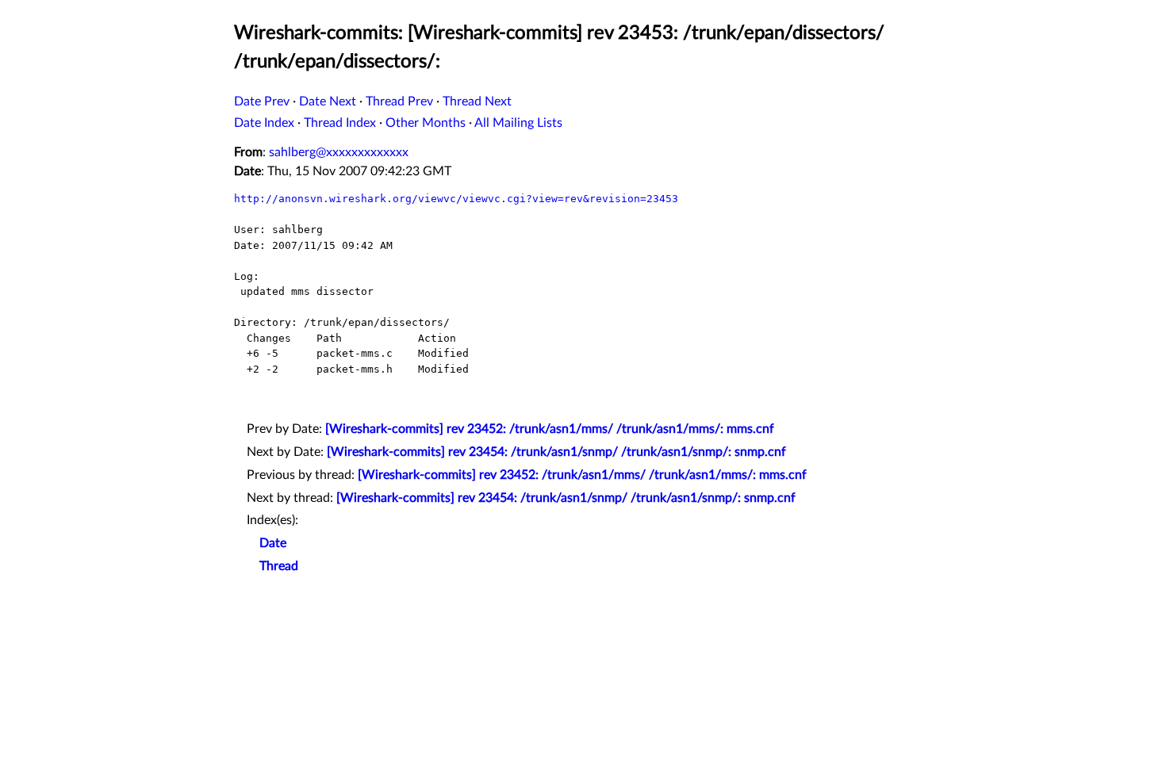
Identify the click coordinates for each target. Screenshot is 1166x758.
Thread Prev (399, 101)
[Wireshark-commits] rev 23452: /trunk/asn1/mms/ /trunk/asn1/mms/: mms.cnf (549, 429)
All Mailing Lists (518, 123)
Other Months (425, 123)
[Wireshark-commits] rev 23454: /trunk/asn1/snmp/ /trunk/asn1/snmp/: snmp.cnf (556, 452)
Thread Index (340, 123)
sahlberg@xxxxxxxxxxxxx (338, 152)
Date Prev (262, 101)
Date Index (264, 123)
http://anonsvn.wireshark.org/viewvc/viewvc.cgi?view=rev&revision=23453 (456, 199)
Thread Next (477, 101)
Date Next (327, 101)
